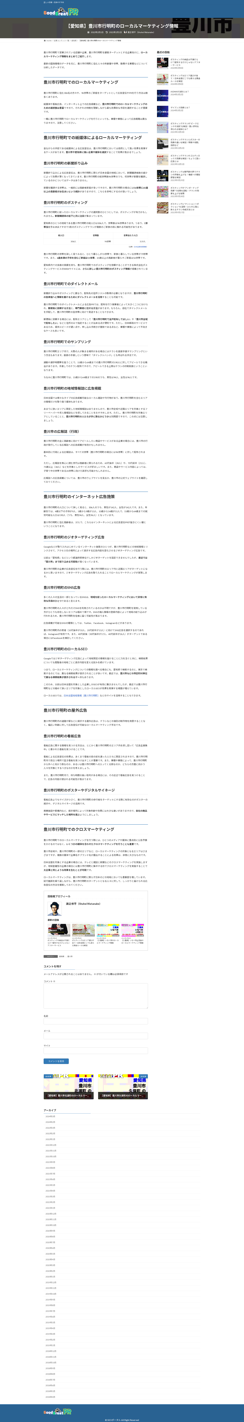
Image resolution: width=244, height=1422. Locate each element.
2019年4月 (50, 1328)
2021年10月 (51, 1156)
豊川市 (69, 956)
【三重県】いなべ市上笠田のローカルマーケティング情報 (132, 941)
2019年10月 (51, 1294)
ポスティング (65, 935)
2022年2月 (50, 1133)
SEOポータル (114, 1420)
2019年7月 (50, 1311)
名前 (46, 1016)
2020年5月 (50, 1254)
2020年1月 (50, 1276)
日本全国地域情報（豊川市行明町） (82, 695)
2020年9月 (50, 1231)
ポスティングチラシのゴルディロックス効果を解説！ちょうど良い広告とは (185, 159)
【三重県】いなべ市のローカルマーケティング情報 (108, 941)
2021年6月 (50, 1179)
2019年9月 (50, 1299)
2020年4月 (50, 1259)
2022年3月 (50, 1128)
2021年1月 (50, 1208)
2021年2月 (50, 1202)
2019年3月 (50, 1334)
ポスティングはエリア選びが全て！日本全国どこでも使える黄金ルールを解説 (83, 942)
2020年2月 (50, 1271)
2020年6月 (50, 1248)
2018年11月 (51, 1357)
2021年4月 (50, 1191)
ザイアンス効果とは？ (180, 107)
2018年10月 (51, 1362)
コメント (49, 981)
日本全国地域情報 (140, 247)
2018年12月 (51, 1351)
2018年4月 (50, 1397)
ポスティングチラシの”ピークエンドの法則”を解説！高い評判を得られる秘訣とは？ (185, 126)
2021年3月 (50, 1196)
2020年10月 (51, 1225)
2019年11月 (51, 1288)
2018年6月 (50, 1385)
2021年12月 (51, 1145)
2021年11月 (51, 1150)
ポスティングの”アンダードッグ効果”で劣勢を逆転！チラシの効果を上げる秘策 (185, 191)
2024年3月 (50, 1116)
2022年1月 (50, 1139)
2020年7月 (50, 1242)
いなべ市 (116, 935)
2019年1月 (50, 1345)
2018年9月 (50, 1368)
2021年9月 (50, 1162)
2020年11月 (51, 1219)
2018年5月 (50, 1391)
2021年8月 (50, 1168)
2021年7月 (50, 1173)
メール (47, 1031)
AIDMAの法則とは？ (180, 92)
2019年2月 (50, 1339)
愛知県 (61, 956)
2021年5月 (50, 1185)
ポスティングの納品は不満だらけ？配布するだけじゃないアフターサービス (59, 942)
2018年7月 (50, 1380)
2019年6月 (50, 1317)
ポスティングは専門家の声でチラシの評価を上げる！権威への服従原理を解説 (185, 175)
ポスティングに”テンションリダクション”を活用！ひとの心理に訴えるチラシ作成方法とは (185, 207)
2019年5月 (50, 1322)
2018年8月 (50, 1374)
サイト (47, 1045)
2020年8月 (50, 1236)
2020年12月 (51, 1214)
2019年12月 (51, 1282)
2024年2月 (50, 1122)
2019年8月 (50, 1305)
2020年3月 (50, 1265)
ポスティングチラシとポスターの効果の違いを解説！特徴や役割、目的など (185, 143)
